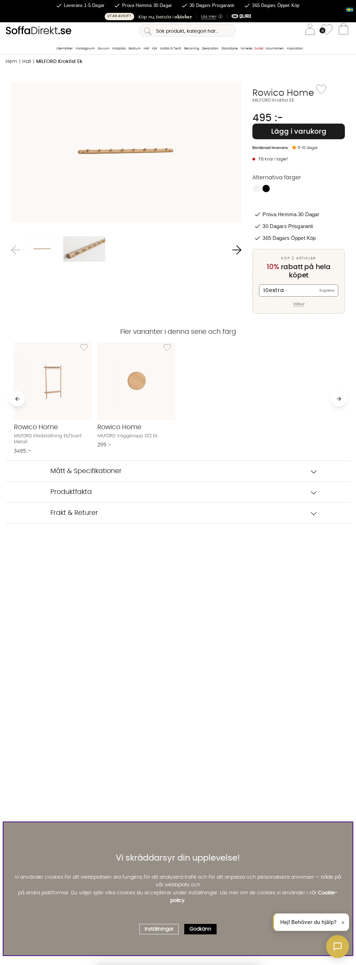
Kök (154, 48)
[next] (339, 399)
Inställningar (159, 929)
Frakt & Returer (74, 513)
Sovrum (104, 48)
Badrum (135, 48)
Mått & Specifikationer (86, 471)
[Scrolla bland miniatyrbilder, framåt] (237, 250)
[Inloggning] (310, 30)
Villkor (299, 304)
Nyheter (247, 48)
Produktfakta (71, 492)
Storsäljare (229, 48)
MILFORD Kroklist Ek (59, 61)
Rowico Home (283, 92)
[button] (178, 16)
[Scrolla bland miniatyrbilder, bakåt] (16, 250)
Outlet (259, 48)
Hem (11, 61)
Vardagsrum (85, 48)
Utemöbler (64, 48)
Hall (146, 48)
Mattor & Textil (170, 48)
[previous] (17, 399)
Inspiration (295, 48)
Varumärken (274, 48)
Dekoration (210, 48)
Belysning (191, 48)
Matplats (119, 48)
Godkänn (200, 929)
